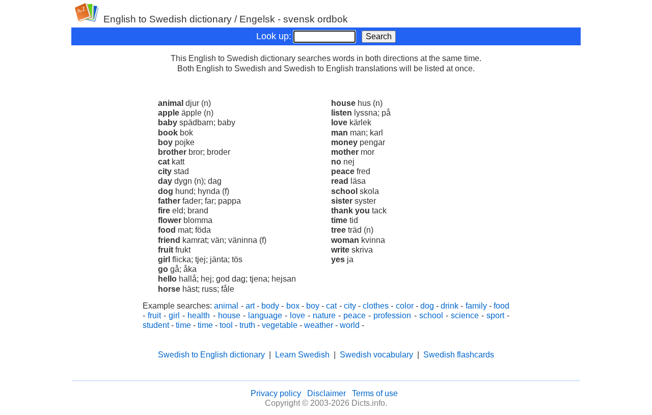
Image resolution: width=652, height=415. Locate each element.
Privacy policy (276, 393)
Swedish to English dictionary (211, 354)
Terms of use (375, 393)
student (156, 325)
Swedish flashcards (458, 354)
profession (392, 315)
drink (449, 305)
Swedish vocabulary (376, 354)
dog (427, 305)
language (265, 315)
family (476, 305)
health (198, 315)
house (229, 315)
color (405, 305)
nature (324, 315)
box (293, 305)
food (501, 305)
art (250, 305)
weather (318, 325)
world (350, 325)
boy (312, 305)
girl (174, 315)
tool (226, 325)
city (350, 305)
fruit (154, 315)
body (270, 305)
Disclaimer (326, 393)
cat (331, 305)
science (465, 315)
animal (226, 305)
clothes (376, 305)
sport (495, 315)
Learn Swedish (302, 354)
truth (247, 325)
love (297, 315)
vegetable (279, 325)
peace (354, 315)
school (431, 315)
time (183, 325)
